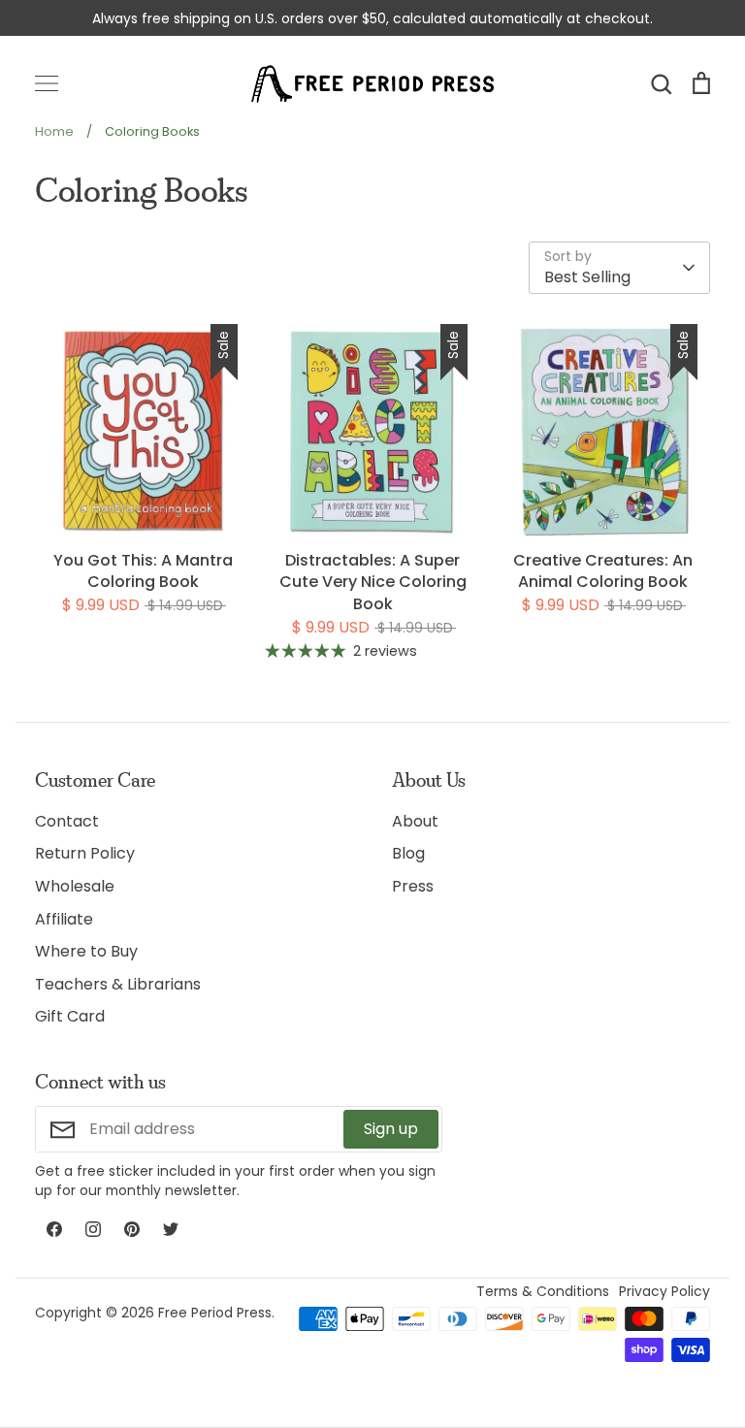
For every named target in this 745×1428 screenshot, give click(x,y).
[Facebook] (54, 1229)
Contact (67, 821)
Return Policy (85, 853)
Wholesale (74, 886)
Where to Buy (86, 951)
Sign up (391, 1129)
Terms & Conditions (542, 1291)
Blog (408, 853)
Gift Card (70, 1016)
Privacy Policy (664, 1291)
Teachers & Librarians (118, 984)
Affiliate (64, 919)
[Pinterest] (132, 1229)
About (415, 821)
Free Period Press (215, 1312)
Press (413, 886)
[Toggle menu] (46, 83)
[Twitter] (170, 1229)
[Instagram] (93, 1229)
